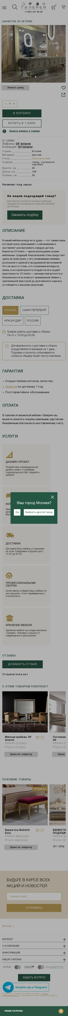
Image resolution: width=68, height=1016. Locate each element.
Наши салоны (13, 1011)
